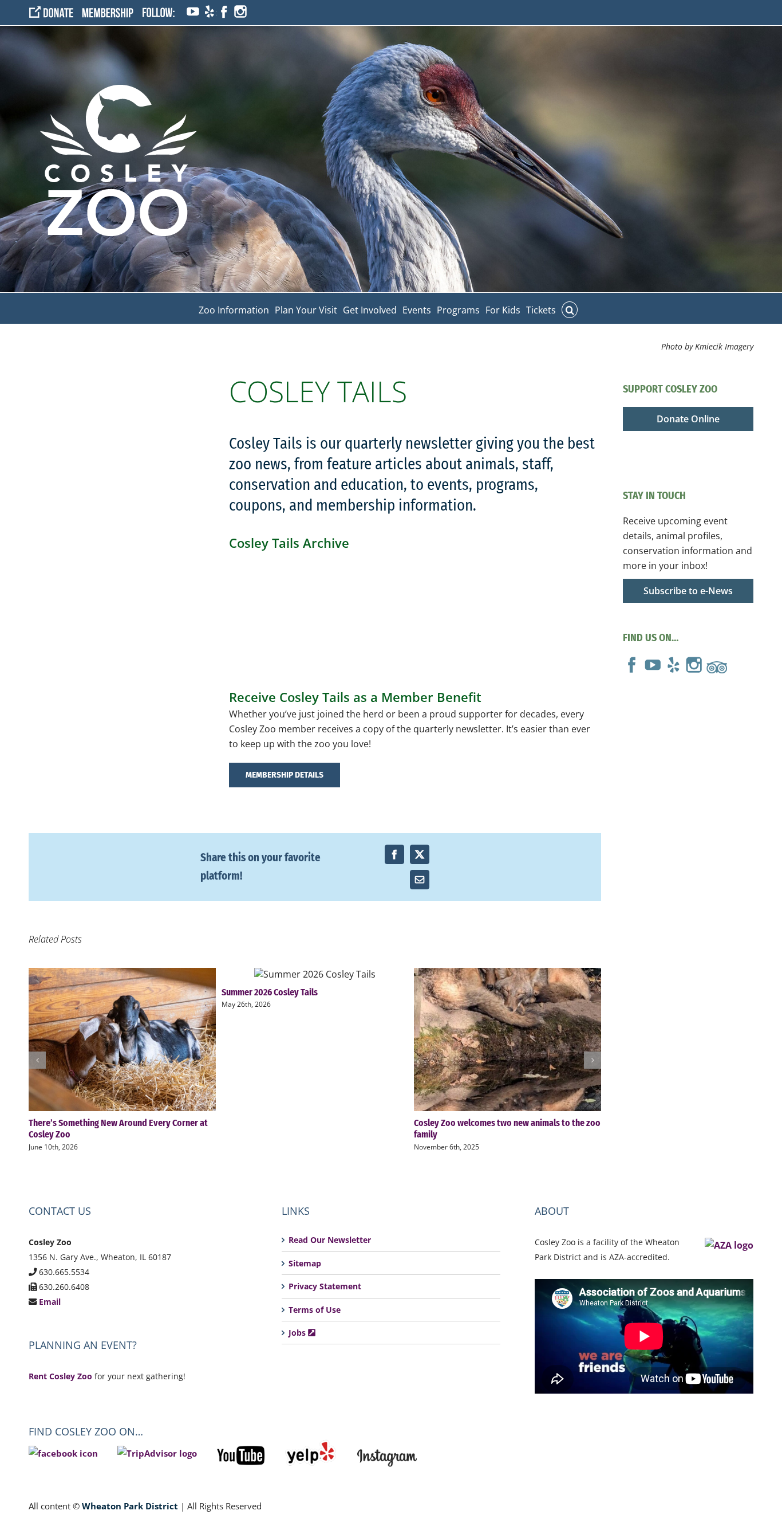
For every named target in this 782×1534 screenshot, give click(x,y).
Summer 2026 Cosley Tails (314, 974)
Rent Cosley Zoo (60, 1376)
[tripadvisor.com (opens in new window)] (716, 663)
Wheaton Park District (130, 1506)
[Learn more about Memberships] (111, 12)
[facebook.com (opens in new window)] (223, 12)
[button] (570, 308)
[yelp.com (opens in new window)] (208, 12)
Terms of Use (315, 1309)
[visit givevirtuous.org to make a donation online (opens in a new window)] (55, 12)
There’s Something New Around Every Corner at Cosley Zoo (122, 1040)
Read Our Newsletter (330, 1239)
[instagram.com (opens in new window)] (240, 12)
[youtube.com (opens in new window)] (192, 12)
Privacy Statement (325, 1286)
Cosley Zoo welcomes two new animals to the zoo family (507, 1040)
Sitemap (305, 1263)
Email (50, 1301)
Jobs (298, 1332)
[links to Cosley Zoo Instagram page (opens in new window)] (387, 1447)
